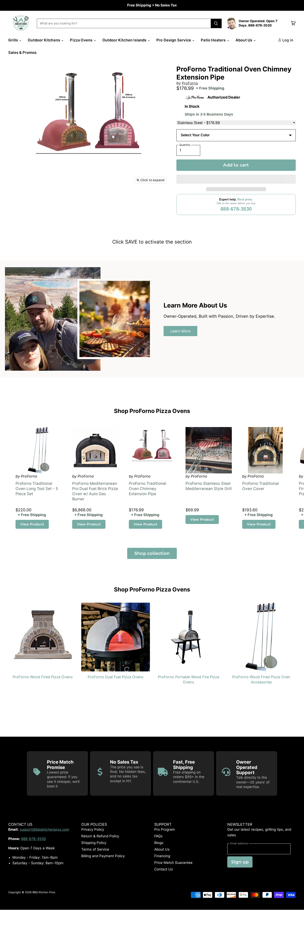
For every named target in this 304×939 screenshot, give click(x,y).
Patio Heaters (214, 40)
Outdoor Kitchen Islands (124, 40)
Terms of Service (95, 849)
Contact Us (163, 869)
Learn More (180, 331)
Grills (13, 40)
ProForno (190, 83)
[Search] (216, 23)
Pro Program (164, 829)
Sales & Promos (22, 52)
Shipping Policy (93, 843)
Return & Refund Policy (100, 836)
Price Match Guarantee (173, 863)
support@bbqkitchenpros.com (44, 829)
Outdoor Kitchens (44, 40)
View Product (32, 524)
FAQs (158, 836)
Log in (287, 40)
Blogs (158, 843)
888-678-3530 (236, 209)
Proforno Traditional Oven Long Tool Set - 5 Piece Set (37, 488)
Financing (162, 856)
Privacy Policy (92, 829)
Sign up (239, 861)
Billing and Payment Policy (103, 856)
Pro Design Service (174, 40)
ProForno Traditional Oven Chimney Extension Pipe (147, 488)
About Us (244, 40)
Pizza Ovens (81, 40)
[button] (236, 179)
